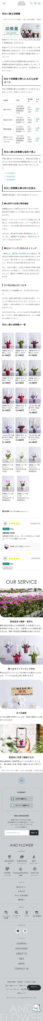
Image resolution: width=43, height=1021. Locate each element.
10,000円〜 (11, 173)
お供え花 (21, 891)
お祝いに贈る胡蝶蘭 (29, 19)
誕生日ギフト (21, 887)
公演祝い (23, 253)
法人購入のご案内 (30, 982)
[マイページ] (35, 3)
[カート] (39, 3)
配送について (23, 985)
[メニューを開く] (4, 3)
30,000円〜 (11, 180)
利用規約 (20, 982)
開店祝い (15, 253)
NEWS (21, 963)
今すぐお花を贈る (21, 895)
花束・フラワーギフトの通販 (12, 19)
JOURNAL (21, 943)
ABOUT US (21, 953)
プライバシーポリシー (12, 989)
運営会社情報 (11, 982)
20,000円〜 (11, 176)
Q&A (21, 958)
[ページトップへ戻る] (21, 780)
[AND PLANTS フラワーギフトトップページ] (21, 3)
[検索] (31, 3)
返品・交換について (11, 985)
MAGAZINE (21, 948)
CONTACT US (21, 968)
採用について (21, 993)
